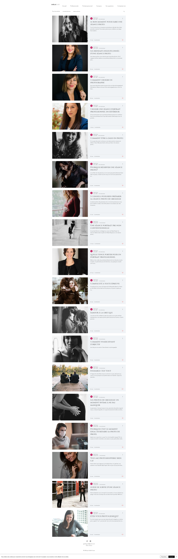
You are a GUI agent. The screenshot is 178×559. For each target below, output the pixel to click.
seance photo (76, 11)
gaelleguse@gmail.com (89, 543)
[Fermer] (176, 557)
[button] (124, 11)
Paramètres (163, 556)
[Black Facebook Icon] (87, 541)
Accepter (171, 556)
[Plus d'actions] (123, 18)
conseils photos (67, 11)
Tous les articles (56, 11)
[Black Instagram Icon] (90, 541)
